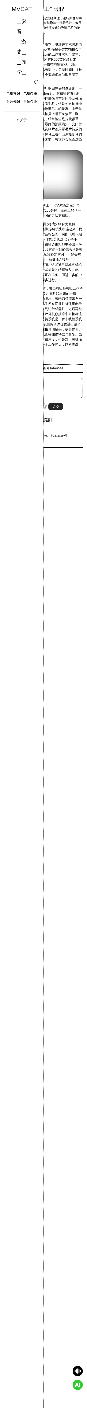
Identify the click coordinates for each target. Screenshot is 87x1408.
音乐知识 (13, 101)
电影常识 (13, 93)
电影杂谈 (30, 93)
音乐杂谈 (30, 101)
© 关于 (22, 120)
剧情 (78, 44)
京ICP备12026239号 (57, 435)
